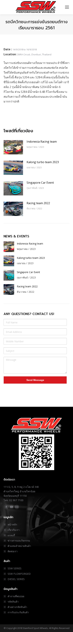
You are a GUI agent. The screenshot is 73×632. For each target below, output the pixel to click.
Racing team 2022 (38, 203)
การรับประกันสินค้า (18, 612)
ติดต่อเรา (13, 551)
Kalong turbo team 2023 (43, 162)
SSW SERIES (14, 568)
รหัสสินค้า (13, 601)
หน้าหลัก (12, 524)
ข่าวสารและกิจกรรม (19, 540)
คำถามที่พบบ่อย (16, 596)
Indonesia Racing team (42, 141)
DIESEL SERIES (16, 579)
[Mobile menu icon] (66, 7)
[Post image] (13, 147)
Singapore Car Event (40, 183)
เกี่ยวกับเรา (13, 530)
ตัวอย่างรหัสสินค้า (17, 607)
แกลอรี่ (11, 535)
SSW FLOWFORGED (19, 573)
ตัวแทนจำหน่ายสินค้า (19, 546)
